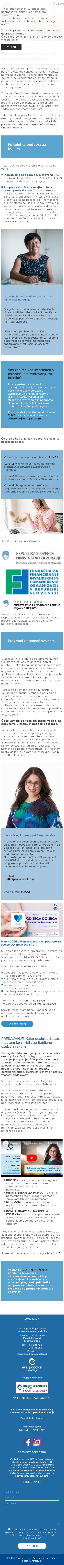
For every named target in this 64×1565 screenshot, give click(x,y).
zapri (59, 3)
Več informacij (17, 1024)
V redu (11, 47)
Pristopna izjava (32, 1427)
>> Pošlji (32, 1546)
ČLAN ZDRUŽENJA (34, 1270)
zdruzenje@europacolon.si (25, 418)
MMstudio (37, 1561)
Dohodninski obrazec (32, 1418)
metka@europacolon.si (19, 879)
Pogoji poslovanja (32, 1378)
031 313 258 (35, 1348)
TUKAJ (12, 415)
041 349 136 (35, 1345)
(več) (38, 1538)
